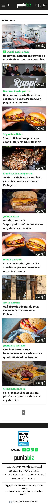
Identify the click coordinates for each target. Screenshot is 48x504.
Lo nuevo (24, 470)
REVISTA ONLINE (36, 474)
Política (20, 474)
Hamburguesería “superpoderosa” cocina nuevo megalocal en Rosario (23, 224)
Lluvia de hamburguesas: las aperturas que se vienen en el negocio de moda (22, 267)
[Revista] (36, 5)
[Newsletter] (44, 5)
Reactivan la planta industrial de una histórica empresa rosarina (24, 57)
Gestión (13, 470)
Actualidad (14, 466)
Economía (35, 466)
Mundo (35, 470)
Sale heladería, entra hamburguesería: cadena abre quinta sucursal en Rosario (22, 353)
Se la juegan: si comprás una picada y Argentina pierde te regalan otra (21, 396)
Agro (25, 466)
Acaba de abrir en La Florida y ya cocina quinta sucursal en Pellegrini (22, 181)
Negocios (8, 474)
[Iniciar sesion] (40, 5)
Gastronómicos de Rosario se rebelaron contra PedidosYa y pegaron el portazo (22, 98)
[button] (43, 46)
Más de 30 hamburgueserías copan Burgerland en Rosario (22, 140)
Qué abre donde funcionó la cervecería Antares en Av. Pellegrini (21, 310)
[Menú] (4, 5)
